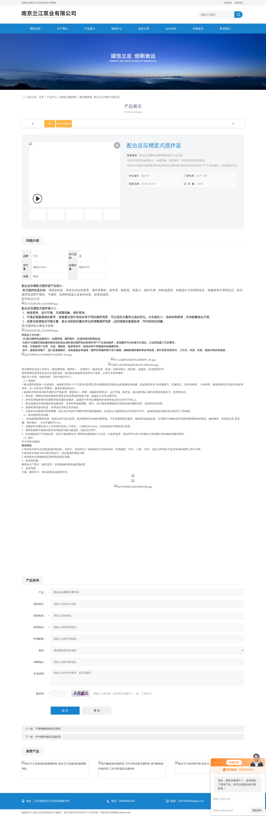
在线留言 (227, 2)
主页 (41, 97)
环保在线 (104, 812)
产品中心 (52, 97)
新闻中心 (116, 28)
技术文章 (143, 28)
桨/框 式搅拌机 (68, 97)
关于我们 (62, 28)
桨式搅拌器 (85, 97)
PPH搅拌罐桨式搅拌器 (48, 736)
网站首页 (35, 28)
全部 (50, 123)
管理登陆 (113, 812)
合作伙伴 (171, 28)
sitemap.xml (124, 812)
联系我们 (239, 2)
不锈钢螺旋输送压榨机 (48, 728)
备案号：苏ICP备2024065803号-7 (72, 812)
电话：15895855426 (123, 800)
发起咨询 (257, 810)
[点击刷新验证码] (80, 693)
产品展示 (89, 28)
